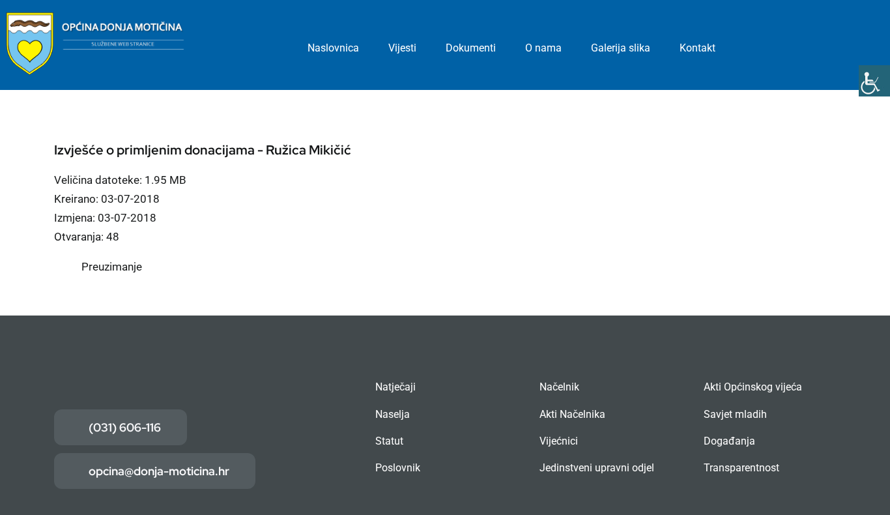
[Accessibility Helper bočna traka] (874, 80)
